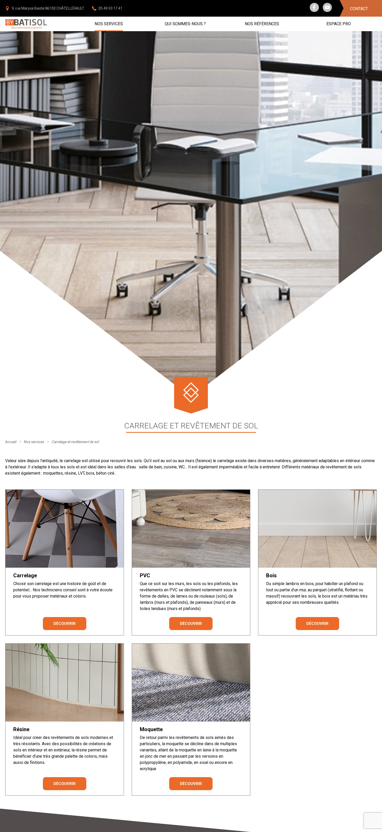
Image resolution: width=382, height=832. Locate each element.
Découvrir (65, 623)
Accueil (10, 442)
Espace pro (338, 23)
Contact (359, 8)
